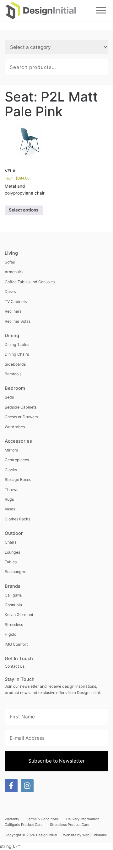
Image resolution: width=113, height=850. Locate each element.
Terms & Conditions (43, 819)
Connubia (13, 604)
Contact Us (14, 666)
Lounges (12, 552)
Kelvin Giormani (19, 614)
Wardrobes (15, 427)
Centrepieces (17, 459)
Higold (11, 634)
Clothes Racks (17, 519)
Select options (24, 209)
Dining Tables (17, 344)
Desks (10, 291)
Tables (11, 562)
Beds (9, 397)
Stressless (14, 624)
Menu (101, 10)
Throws (11, 489)
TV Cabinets (16, 301)
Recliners (13, 311)
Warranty (12, 819)
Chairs (10, 542)
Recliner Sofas (17, 321)
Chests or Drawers (21, 417)
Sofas (10, 262)
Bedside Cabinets (20, 407)
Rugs (9, 499)
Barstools (13, 374)
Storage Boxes (18, 479)
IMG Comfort (16, 644)
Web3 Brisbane (94, 835)
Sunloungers (16, 571)
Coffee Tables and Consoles (30, 281)
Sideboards (15, 364)
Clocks (11, 469)
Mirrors (11, 450)
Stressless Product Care (69, 824)
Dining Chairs (17, 354)
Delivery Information (82, 819)
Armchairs (14, 271)
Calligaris (13, 595)
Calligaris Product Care (23, 824)
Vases (10, 509)
